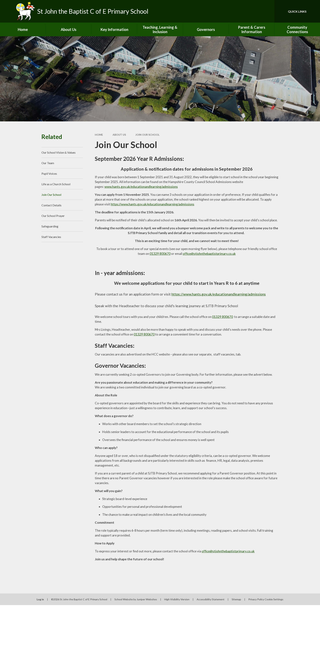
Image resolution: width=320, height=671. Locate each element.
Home (99, 134)
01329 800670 (160, 254)
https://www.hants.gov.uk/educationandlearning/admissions (152, 204)
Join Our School (147, 134)
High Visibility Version (176, 599)
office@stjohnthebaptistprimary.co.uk (209, 254)
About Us (119, 134)
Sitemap (236, 599)
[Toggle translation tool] (255, 11)
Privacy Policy (256, 599)
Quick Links (297, 11)
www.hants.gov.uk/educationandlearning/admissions (141, 187)
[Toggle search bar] (267, 11)
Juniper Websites (147, 599)
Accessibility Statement (210, 599)
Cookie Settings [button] (274, 599)
